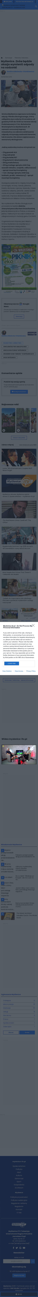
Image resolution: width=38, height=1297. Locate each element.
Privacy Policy (31, 671)
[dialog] (19, 648)
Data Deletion (7, 671)
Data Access (19, 671)
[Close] (34, 626)
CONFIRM (12, 663)
